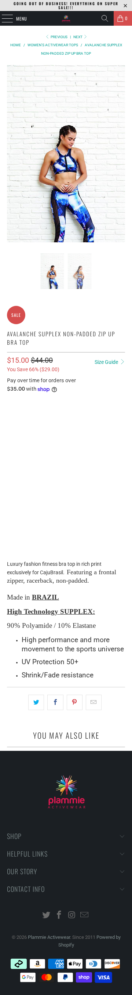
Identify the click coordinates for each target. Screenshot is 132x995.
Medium (46, 421)
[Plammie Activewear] (66, 18)
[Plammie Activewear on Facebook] (59, 915)
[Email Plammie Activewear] (84, 915)
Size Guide (107, 362)
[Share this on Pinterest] (74, 702)
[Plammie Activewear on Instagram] (72, 915)
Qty (10, 473)
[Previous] (12, 153)
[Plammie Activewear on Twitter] (46, 915)
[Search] (105, 18)
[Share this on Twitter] (36, 702)
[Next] (119, 153)
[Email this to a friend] (94, 702)
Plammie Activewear (49, 937)
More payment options (66, 545)
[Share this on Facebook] (55, 702)
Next (78, 37)
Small (18, 421)
